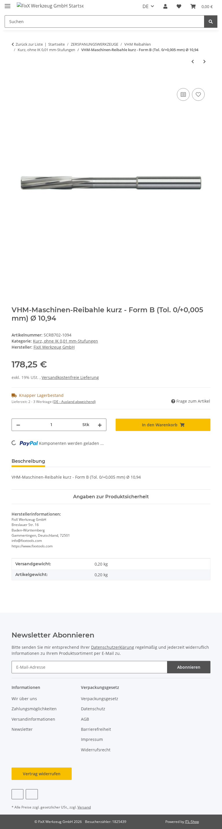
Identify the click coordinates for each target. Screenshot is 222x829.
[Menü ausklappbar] (7, 3)
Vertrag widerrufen (41, 773)
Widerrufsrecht (95, 749)
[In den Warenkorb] (16, 80)
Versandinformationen (33, 719)
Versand (84, 807)
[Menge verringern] (18, 425)
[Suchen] (210, 21)
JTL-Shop (192, 821)
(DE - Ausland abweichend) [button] (74, 401)
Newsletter (22, 729)
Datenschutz (93, 708)
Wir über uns (24, 698)
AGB (85, 719)
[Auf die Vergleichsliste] (183, 94)
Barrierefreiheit (96, 729)
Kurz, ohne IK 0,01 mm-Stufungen (65, 341)
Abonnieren (188, 667)
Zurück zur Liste (29, 44)
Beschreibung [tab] (28, 461)
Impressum (92, 739)
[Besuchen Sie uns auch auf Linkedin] (32, 794)
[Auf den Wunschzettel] (198, 94)
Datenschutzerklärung (112, 647)
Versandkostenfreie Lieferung (70, 377)
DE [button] (146, 6)
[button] (165, 6)
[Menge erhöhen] (99, 425)
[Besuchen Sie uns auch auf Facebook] (17, 794)
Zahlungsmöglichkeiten (34, 708)
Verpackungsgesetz (99, 698)
